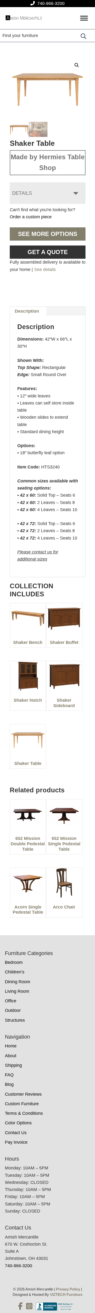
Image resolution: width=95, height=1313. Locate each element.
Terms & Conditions (24, 1113)
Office (10, 1000)
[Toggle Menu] (84, 18)
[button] (76, 65)
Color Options (18, 1122)
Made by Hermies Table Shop (48, 162)
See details (45, 269)
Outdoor (13, 1010)
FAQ (9, 1074)
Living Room (17, 991)
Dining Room (17, 981)
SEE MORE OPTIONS (47, 234)
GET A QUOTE (48, 252)
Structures (15, 1020)
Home (11, 1045)
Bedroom (14, 962)
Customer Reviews (23, 1094)
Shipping (13, 1065)
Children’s (14, 971)
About (10, 1055)
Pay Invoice (16, 1142)
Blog (9, 1084)
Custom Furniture (22, 1103)
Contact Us (16, 1132)
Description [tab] (27, 311)
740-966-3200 (51, 3)
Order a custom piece (31, 216)
